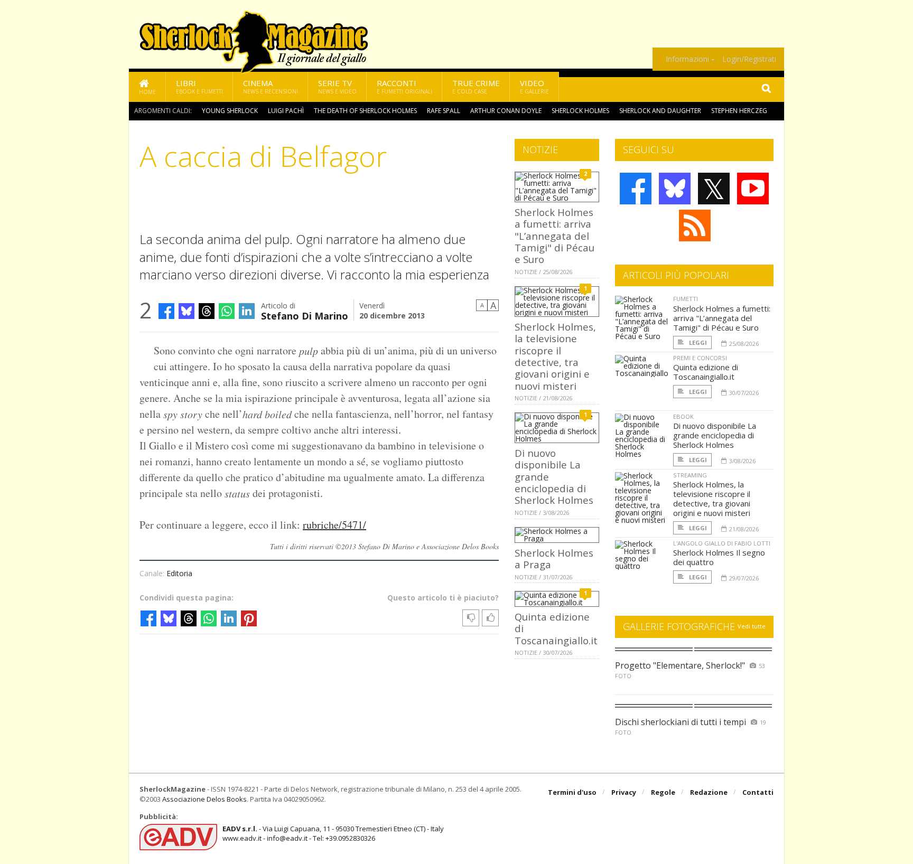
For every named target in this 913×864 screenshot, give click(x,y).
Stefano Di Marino (304, 315)
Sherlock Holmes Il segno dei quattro (719, 557)
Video (534, 86)
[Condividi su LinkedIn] (247, 311)
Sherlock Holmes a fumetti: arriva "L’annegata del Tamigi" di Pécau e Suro (554, 235)
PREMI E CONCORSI (700, 358)
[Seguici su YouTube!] (753, 188)
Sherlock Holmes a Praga (554, 558)
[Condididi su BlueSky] (186, 311)
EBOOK (683, 416)
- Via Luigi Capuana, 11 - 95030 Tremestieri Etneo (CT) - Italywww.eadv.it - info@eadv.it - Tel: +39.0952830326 (333, 833)
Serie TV (337, 86)
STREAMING (690, 475)
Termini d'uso (572, 792)
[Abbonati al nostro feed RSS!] (695, 225)
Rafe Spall (443, 110)
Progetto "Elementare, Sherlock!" (680, 665)
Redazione (709, 792)
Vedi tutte (752, 626)
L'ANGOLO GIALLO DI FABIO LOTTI (721, 543)
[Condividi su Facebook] (166, 311)
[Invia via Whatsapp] (227, 311)
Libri (199, 86)
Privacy (623, 792)
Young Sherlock (230, 110)
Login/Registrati (749, 59)
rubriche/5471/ (334, 525)
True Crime (476, 86)
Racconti (404, 86)
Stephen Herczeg (739, 110)
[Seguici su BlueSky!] (675, 188)
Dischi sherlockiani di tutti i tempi (680, 722)
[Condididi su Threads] (207, 311)
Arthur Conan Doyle (506, 110)
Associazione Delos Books (204, 799)
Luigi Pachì (286, 110)
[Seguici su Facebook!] (636, 188)
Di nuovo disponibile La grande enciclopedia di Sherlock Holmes (714, 435)
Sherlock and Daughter (660, 110)
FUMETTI (685, 299)
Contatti (758, 792)
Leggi (697, 342)
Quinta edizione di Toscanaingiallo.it (705, 372)
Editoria (179, 573)
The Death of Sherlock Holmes (365, 110)
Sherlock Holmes (580, 110)
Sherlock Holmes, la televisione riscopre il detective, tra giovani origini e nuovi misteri (555, 356)
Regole (663, 792)
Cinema (270, 86)
